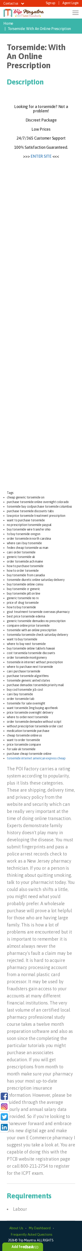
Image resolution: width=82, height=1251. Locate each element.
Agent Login (70, 3)
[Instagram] (4, 1106)
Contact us (11, 3)
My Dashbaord (40, 1228)
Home (8, 23)
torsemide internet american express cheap (36, 758)
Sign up (50, 3)
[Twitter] (4, 1116)
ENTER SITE (41, 156)
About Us (16, 1228)
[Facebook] (4, 1096)
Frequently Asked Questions (31, 1234)
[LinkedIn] (4, 1127)
